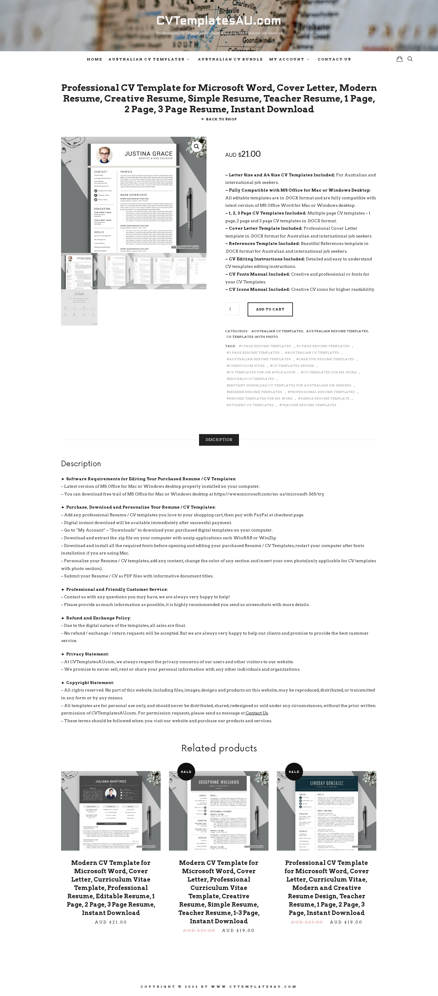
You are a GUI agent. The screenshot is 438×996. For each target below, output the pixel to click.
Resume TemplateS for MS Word (261, 398)
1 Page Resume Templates (266, 345)
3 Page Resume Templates (254, 352)
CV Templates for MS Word (330, 372)
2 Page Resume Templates (324, 345)
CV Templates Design (293, 365)
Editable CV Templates (251, 378)
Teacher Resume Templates (309, 404)
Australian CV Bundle (230, 59)
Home (94, 59)
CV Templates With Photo (252, 336)
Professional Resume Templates (322, 391)
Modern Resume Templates (255, 391)
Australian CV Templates (146, 59)
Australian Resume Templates (337, 331)
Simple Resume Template (325, 398)
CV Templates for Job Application (262, 372)
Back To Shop (221, 119)
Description (219, 440)
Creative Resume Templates (327, 359)
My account (287, 59)
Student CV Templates (251, 404)
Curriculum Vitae (247, 365)
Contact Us (334, 59)
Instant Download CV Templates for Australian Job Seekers (290, 385)
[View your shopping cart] (399, 58)
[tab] (219, 440)
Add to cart (270, 309)
